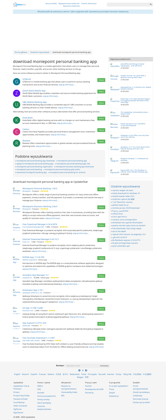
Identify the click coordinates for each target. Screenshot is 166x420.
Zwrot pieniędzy (44, 403)
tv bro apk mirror (119, 216)
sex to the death (119, 231)
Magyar (80, 377)
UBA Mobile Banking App (34, 102)
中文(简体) (137, 374)
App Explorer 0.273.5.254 (34, 323)
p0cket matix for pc (120, 205)
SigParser (17, 409)
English (17, 374)
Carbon (25, 129)
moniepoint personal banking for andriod (67, 172)
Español (34, 374)
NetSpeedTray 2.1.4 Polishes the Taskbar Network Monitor (136, 88)
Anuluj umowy (43, 399)
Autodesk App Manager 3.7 (35, 275)
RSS (62, 395)
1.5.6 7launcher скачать (122, 202)
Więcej (101, 80)
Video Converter (20, 406)
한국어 (65, 374)
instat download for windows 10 (126, 193)
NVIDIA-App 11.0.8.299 (33, 257)
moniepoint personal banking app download (36, 160)
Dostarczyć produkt (141, 402)
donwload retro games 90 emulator (127, 222)
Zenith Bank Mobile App (34, 90)
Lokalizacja (137, 395)
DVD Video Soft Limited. (31, 340)
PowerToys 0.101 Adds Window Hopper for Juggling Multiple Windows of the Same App (135, 100)
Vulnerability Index (69, 392)
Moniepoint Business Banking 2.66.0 (39, 206)
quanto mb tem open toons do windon (128, 225)
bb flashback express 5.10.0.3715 (126, 240)
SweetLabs (26, 325)
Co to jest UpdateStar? (118, 386)
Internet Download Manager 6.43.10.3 (40, 239)
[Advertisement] (83, 32)
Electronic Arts (27, 310)
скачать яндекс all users (122, 190)
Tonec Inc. (26, 242)
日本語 (58, 374)
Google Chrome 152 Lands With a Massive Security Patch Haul (133, 76)
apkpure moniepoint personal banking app (35, 163)
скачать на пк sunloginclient (124, 219)
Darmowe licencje (140, 399)
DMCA (40, 386)
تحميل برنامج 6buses (120, 211)
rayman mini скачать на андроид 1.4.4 (128, 234)
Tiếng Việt (127, 374)
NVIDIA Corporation (29, 260)
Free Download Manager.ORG (33, 227)
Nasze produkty (51, 3)
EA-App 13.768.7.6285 (32, 308)
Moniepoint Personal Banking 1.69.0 (39, 188)
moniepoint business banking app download (75, 166)
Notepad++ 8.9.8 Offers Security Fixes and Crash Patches (135, 136)
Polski (83, 374)
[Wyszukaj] (150, 4)
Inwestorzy (114, 396)
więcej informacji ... (67, 84)
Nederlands (75, 374)
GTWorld (26, 79)
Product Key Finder (21, 395)
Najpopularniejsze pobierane (68, 3)
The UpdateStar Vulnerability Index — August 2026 (135, 113)
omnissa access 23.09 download (126, 208)
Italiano (51, 374)
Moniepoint (26, 191)
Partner (88, 386)
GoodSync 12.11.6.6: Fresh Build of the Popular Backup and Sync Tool (135, 148)
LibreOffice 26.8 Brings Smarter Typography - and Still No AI (132, 65)
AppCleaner (18, 412)
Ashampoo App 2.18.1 (32, 290)
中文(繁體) (147, 374)
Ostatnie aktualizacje (89, 3)
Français (42, 374)
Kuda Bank (27, 117)
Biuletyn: (60, 365)
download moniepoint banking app (32, 172)
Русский (101, 374)
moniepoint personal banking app (72, 160)
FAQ (39, 389)
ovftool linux (117, 213)
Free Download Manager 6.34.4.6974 (39, 224)
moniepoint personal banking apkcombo (62, 169)
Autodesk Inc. (27, 278)
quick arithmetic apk (121, 246)
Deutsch (25, 374)
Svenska (110, 374)
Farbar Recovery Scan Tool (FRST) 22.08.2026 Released (133, 124)
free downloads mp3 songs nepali (126, 228)
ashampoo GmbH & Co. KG (32, 293)
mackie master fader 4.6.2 (123, 196)
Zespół (112, 392)
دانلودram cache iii (119, 237)
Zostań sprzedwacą (141, 392)
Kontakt (40, 392)
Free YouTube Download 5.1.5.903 (38, 337)
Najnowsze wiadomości (71, 6)
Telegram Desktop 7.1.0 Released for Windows (134, 159)
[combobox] (128, 4)
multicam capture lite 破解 (123, 199)
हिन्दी (86, 377)
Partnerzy (89, 392)
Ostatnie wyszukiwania (125, 186)
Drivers (16, 392)
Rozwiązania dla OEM (94, 389)
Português (92, 374)
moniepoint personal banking (29, 169)
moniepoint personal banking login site (73, 163)
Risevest (26, 140)
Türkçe (118, 374)
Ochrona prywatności (46, 396)
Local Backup (19, 402)
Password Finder (20, 399)
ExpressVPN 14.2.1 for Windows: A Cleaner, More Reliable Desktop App (134, 171)
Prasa (111, 389)
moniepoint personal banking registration (35, 166)
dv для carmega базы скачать (125, 243)
